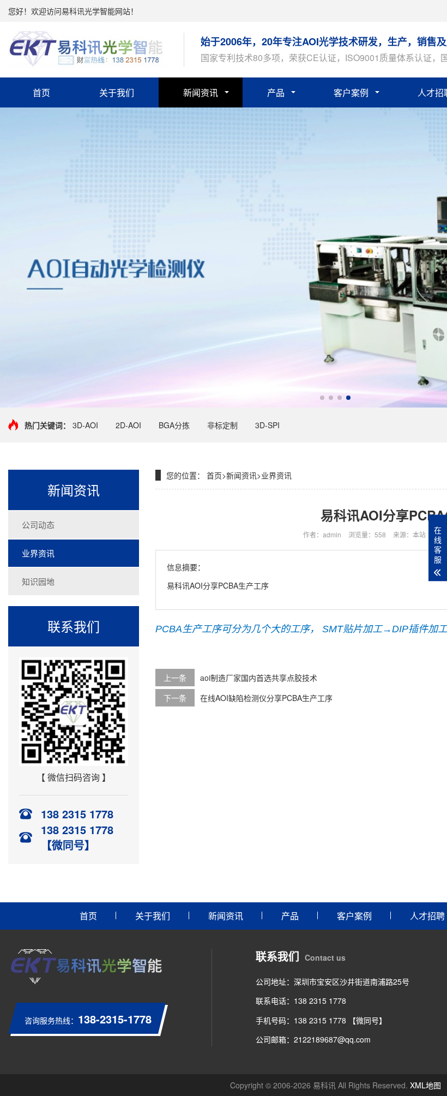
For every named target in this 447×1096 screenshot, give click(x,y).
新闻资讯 (200, 92)
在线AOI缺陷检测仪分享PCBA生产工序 (266, 697)
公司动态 (38, 524)
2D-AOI (128, 425)
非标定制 (222, 425)
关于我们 (116, 92)
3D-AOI (85, 425)
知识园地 (38, 581)
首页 (41, 92)
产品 (276, 92)
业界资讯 (38, 553)
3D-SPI (267, 425)
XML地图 (425, 1085)
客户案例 (351, 92)
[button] (322, 398)
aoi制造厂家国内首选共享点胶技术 (258, 677)
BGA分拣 (174, 425)
